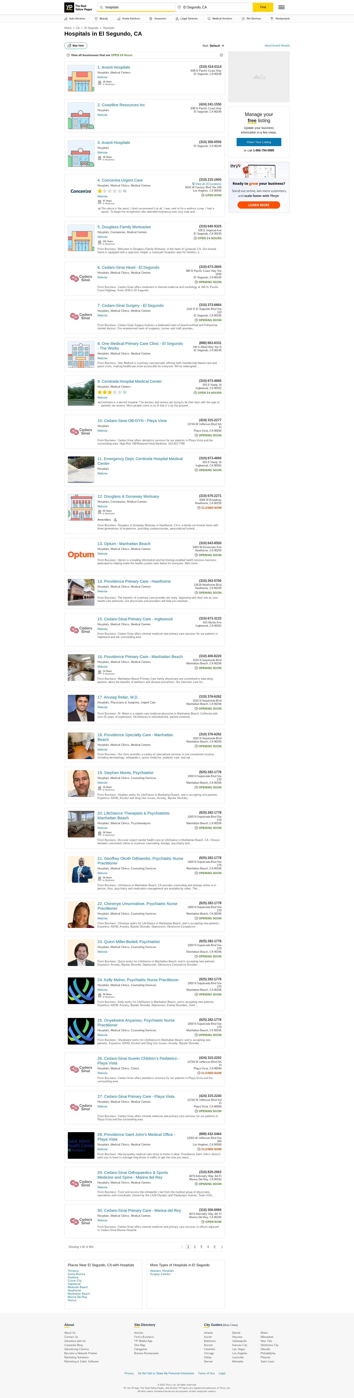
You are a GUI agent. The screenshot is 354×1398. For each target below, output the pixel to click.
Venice (72, 1300)
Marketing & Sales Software (81, 1361)
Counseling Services (143, 778)
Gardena (73, 1277)
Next (221, 1247)
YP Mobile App (143, 1341)
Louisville (238, 1357)
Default (215, 45)
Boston (208, 1345)
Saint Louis (267, 1361)
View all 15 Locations (208, 183)
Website (102, 77)
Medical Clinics (120, 185)
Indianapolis (239, 1341)
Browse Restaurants (146, 1353)
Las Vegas (238, 1349)
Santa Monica (76, 1274)
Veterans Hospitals (162, 1270)
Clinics (135, 1068)
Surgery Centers (160, 1274)
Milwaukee (267, 1336)
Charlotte (209, 1349)
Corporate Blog (73, 1345)
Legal (222, 1373)
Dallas (208, 1357)
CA (78, 27)
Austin (208, 1336)
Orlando (265, 1349)
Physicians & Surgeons (125, 702)
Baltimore (210, 1341)
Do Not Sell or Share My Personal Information (166, 1373)
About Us (70, 1332)
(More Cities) (230, 1325)
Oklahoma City (270, 1345)
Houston (237, 1336)
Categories (140, 1349)
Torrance (73, 1270)
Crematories (118, 232)
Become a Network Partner (80, 1353)
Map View (78, 45)
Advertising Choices (76, 1349)
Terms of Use (206, 1373)
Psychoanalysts (141, 823)
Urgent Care (148, 702)
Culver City (75, 1280)
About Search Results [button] (277, 45)
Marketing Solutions (76, 1357)
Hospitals (103, 72)
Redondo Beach (78, 1287)
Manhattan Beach (79, 1293)
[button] (281, 7)
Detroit (236, 1332)
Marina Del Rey (77, 1297)
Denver (208, 1361)
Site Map (139, 1345)
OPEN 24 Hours (121, 55)
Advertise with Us (75, 1341)
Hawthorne (74, 1290)
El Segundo (91, 27)
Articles (139, 1332)
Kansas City (239, 1345)
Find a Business (144, 1336)
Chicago (209, 1353)
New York (266, 1341)
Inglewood (74, 1283)
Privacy (129, 1373)
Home (67, 27)
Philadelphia (268, 1353)
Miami (264, 1332)
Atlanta (208, 1332)
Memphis (237, 1361)
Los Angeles (239, 1353)
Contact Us (71, 1336)
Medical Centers (120, 72)
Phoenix (265, 1357)
